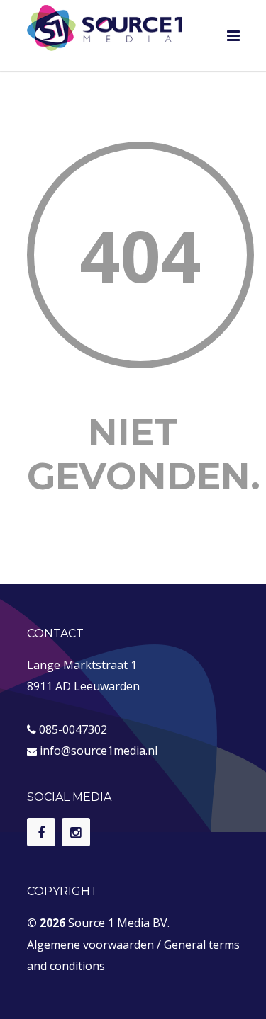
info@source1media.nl (98, 750)
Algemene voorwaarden (90, 944)
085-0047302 (73, 729)
